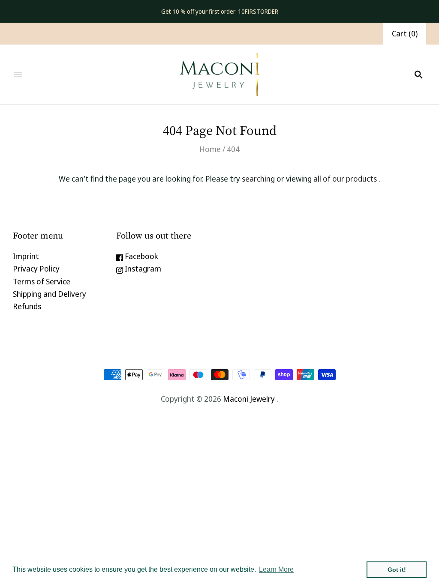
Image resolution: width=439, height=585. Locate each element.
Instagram (142, 268)
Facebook (140, 256)
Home (210, 149)
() (405, 33)
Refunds (27, 306)
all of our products (345, 178)
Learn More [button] (276, 569)
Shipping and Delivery (49, 294)
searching (258, 178)
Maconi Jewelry (249, 399)
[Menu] (18, 74)
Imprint (26, 256)
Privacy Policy (36, 268)
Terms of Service (41, 281)
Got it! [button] (397, 569)
